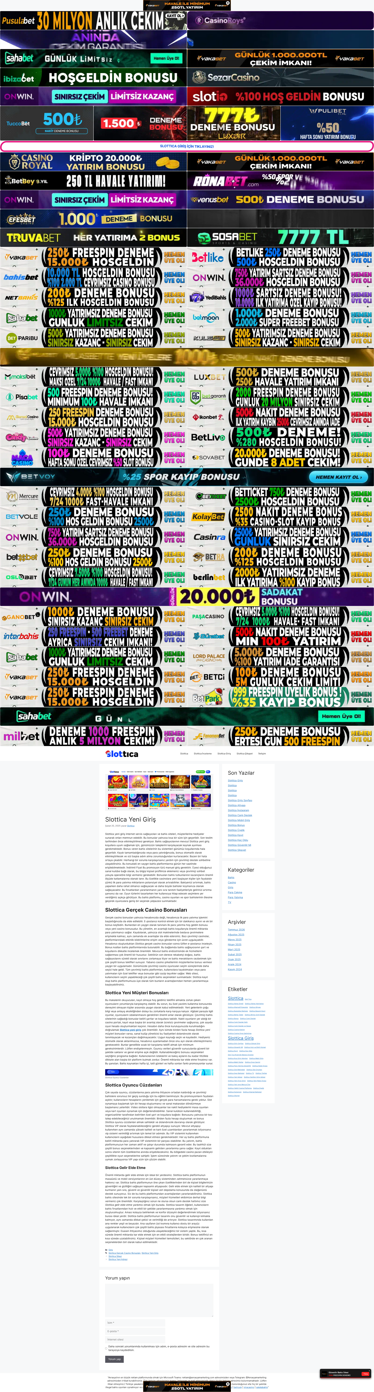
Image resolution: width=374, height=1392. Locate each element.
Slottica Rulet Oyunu (259, 1066)
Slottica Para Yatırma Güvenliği (239, 1066)
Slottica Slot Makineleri (236, 1070)
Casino (232, 882)
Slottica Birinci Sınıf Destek (255, 1015)
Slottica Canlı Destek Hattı (238, 1022)
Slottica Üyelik (236, 830)
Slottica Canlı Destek (240, 815)
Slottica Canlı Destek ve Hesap (239, 1026)
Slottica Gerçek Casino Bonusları (124, 1253)
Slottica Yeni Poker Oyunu (256, 1081)
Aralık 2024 (234, 964)
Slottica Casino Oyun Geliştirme (239, 1033)
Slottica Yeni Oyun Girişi (237, 1081)
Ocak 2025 (234, 959)
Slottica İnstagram (238, 810)
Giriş (111, 1250)
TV (229, 902)
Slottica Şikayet (245, 753)
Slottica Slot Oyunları (254, 1070)
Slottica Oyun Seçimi (252, 1062)
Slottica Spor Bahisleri (236, 1073)
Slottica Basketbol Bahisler (238, 1011)
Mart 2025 (234, 949)
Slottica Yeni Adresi (118, 1259)
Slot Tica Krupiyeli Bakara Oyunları (241, 1055)
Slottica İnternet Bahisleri (252, 1092)
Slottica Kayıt (235, 835)
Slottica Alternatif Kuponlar (238, 1007)
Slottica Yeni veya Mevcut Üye (239, 1085)
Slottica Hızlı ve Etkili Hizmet (255, 1047)
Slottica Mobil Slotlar (235, 1062)
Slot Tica (248, 999)
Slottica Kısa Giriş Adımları (238, 1058)
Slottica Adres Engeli (235, 1004)
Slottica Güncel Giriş (252, 1043)
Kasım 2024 (235, 969)
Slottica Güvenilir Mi (239, 845)
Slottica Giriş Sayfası (240, 800)
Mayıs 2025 (234, 939)
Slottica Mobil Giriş (239, 820)
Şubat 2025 (235, 954)
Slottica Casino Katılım (236, 1030)
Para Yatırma (235, 897)
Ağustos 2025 (236, 934)
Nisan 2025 (234, 944)
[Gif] (187, 357)
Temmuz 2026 (236, 929)
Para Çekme (235, 892)
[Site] (93, 257)
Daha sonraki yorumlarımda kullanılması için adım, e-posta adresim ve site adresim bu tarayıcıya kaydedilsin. (158, 1348)
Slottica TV (250, 1073)
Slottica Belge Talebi (235, 1015)
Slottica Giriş (224, 753)
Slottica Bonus (236, 825)
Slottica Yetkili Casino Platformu (240, 1088)
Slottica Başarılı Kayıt (257, 1011)
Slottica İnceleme (203, 753)
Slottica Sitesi (115, 1256)
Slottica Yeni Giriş (150, 1253)
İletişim (262, 753)
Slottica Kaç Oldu (238, 840)
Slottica (184, 753)
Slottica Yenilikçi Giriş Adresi (254, 1077)
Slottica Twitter (261, 1073)
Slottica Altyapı (236, 805)
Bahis (231, 877)
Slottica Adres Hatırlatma (254, 1004)
